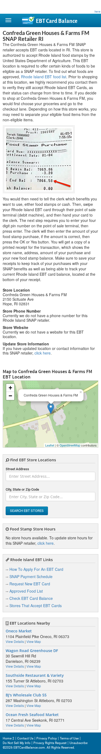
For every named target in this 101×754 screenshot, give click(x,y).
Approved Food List (26, 591)
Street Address (17, 469)
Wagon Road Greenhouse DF (32, 650)
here (97, 11)
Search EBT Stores (27, 511)
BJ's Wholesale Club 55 (26, 695)
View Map (33, 641)
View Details (15, 641)
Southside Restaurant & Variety (35, 675)
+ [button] (10, 387)
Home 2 (8, 738)
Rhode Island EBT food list (43, 76)
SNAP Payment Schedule (31, 576)
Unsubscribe (78, 743)
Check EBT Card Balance (31, 598)
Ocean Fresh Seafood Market (32, 714)
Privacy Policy (46, 738)
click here (42, 353)
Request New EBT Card (29, 583)
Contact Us (25, 738)
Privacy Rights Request (50, 743)
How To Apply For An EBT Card (36, 569)
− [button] (10, 395)
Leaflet (49, 445)
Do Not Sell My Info (16, 743)
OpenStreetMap (70, 445)
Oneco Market (19, 631)
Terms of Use (69, 738)
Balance (56, 21)
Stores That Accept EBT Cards (35, 605)
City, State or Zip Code (22, 489)
